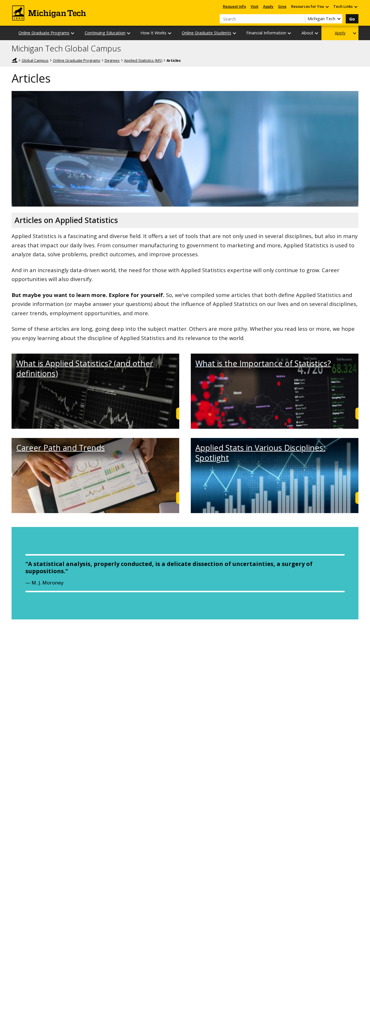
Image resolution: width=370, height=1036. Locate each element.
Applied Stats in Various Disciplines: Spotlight (260, 452)
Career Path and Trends (60, 447)
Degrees (112, 60)
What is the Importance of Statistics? (263, 363)
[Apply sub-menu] (355, 33)
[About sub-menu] (316, 33)
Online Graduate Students (206, 33)
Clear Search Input (300, 18)
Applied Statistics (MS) (143, 60)
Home (14, 60)
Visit (254, 6)
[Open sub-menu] (327, 6)
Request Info (234, 6)
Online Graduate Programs (43, 33)
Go (352, 19)
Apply (268, 6)
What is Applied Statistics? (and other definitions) (84, 368)
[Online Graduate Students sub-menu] (234, 33)
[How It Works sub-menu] (170, 33)
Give (282, 6)
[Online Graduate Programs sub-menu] (73, 33)
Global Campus (35, 60)
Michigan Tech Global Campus (66, 48)
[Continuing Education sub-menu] (129, 33)
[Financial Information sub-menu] (289, 33)
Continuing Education (105, 33)
